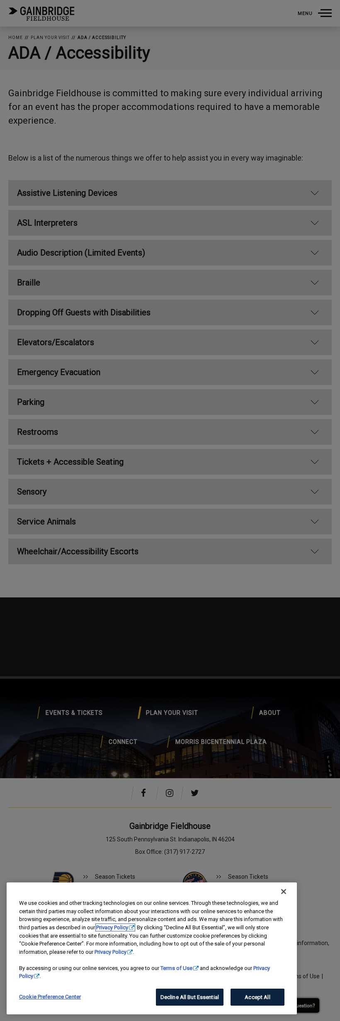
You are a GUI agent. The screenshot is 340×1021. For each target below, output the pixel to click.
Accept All (257, 997)
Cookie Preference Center (50, 997)
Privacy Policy (112, 927)
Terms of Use (176, 968)
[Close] (283, 891)
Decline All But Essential (189, 997)
